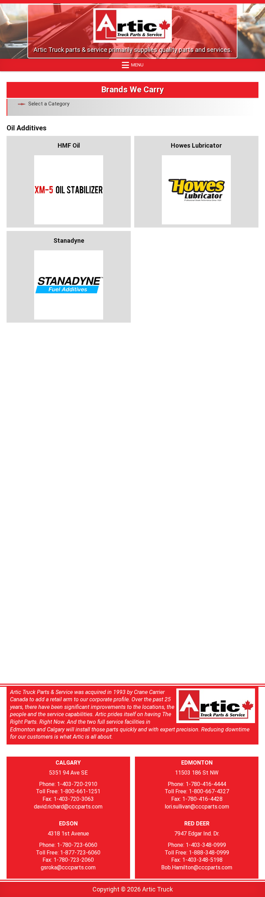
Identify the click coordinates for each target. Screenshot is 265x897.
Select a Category (48, 104)
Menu (137, 64)
